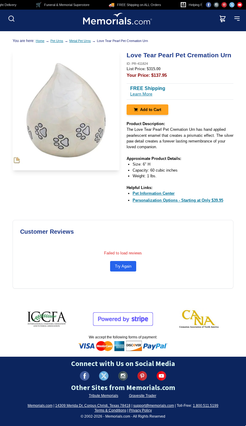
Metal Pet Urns (80, 41)
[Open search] (11, 18)
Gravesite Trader (142, 396)
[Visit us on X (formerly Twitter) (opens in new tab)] (104, 376)
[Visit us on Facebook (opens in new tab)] (208, 5)
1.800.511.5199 (205, 406)
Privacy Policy (140, 410)
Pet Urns (56, 41)
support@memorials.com (153, 406)
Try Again (123, 266)
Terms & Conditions (110, 410)
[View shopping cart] (222, 18)
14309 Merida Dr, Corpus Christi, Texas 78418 (92, 406)
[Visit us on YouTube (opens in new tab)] (239, 5)
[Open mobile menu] (237, 19)
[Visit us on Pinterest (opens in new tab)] (224, 5)
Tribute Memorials (103, 396)
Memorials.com (40, 406)
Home (40, 41)
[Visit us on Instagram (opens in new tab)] (216, 5)
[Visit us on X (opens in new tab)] (232, 5)
